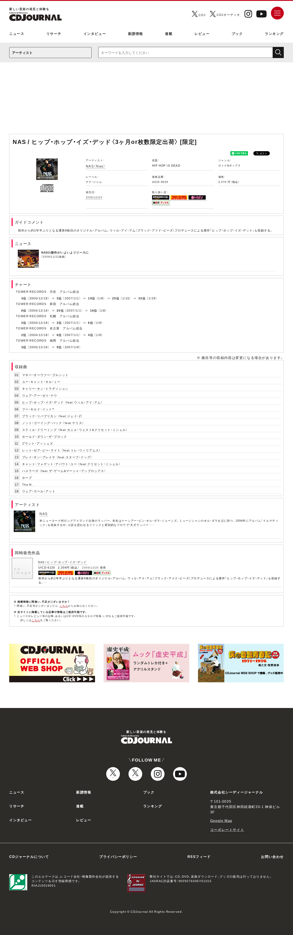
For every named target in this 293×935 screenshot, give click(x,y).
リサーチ (53, 33)
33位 (142, 298)
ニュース (16, 33)
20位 (60, 310)
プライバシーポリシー (118, 856)
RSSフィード (199, 856)
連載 (168, 33)
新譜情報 (135, 33)
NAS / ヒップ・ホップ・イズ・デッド (62, 562)
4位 (90, 335)
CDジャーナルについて (29, 856)
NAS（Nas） (96, 166)
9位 (59, 347)
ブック (237, 33)
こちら (64, 606)
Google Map (221, 820)
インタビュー (94, 33)
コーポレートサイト (227, 829)
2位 (24, 322)
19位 (91, 298)
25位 (115, 298)
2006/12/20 (94, 197)
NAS (43, 513)
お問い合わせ (272, 856)
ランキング (274, 33)
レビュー (202, 33)
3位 (24, 298)
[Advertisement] (146, 100)
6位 (24, 310)
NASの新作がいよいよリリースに (65, 252)
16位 (93, 310)
